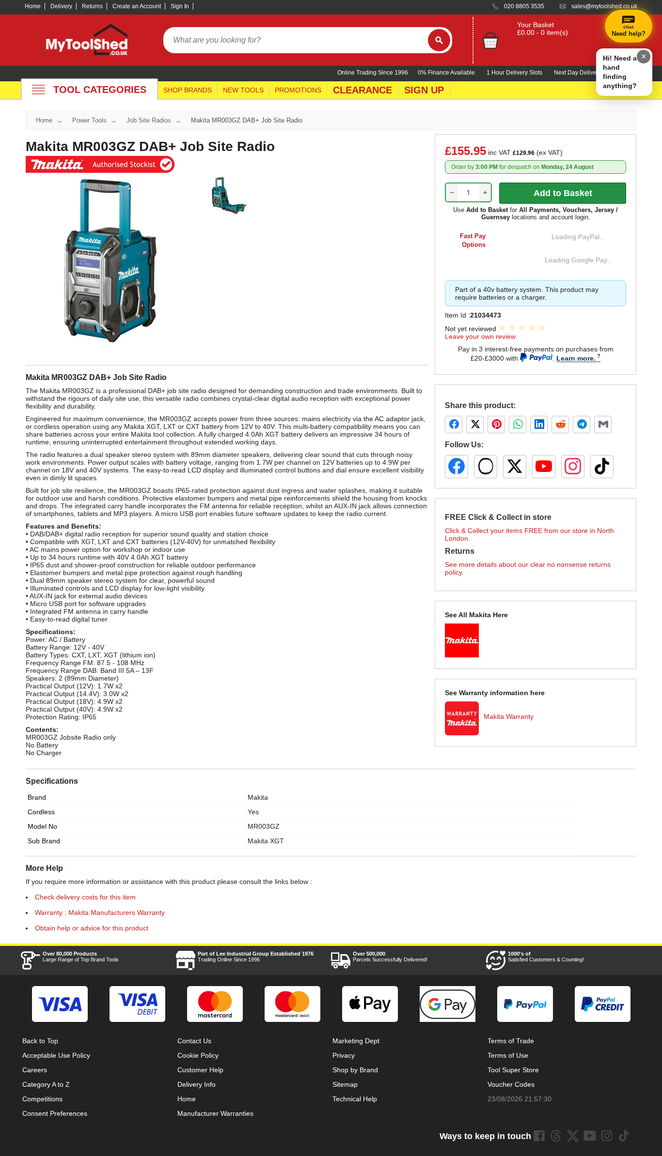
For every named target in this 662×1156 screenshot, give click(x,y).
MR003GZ (264, 826)
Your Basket (535, 25)
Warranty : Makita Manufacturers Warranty (100, 912)
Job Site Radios (148, 120)
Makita (258, 797)
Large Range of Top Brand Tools (81, 956)
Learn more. (576, 358)
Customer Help (200, 1070)
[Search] (439, 40)
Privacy (343, 1055)
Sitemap (345, 1084)
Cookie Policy (198, 1055)
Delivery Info (196, 1084)
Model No (42, 826)
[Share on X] (475, 424)
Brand (37, 797)
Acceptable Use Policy (56, 1055)
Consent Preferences (54, 1113)
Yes (253, 812)
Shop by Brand (355, 1070)
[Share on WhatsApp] (517, 424)
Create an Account (136, 6)
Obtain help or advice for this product (91, 928)
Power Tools (89, 120)
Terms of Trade (511, 1041)
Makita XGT (266, 841)
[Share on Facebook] (453, 424)
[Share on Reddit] (560, 424)
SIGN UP (424, 90)
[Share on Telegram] (581, 424)
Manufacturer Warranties (215, 1113)
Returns (92, 6)
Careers (34, 1070)
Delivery (61, 6)
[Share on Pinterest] (496, 424)
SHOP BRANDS (187, 90)
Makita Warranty (509, 716)
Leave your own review (480, 336)
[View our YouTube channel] (543, 466)
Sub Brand (44, 841)
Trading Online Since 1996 (256, 956)
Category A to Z (46, 1084)
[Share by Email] (603, 424)
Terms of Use (508, 1055)
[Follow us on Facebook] (456, 466)
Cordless (41, 812)
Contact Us (194, 1041)
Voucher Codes (511, 1084)
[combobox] (295, 40)
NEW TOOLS (243, 90)
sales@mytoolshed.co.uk (604, 6)
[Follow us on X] (514, 466)
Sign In (180, 6)
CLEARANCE (362, 90)
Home (33, 6)
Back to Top (40, 1041)
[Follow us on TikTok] (602, 466)
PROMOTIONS (298, 90)
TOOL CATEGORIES (99, 89)
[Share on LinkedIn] (539, 424)
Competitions (42, 1099)
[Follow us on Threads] (485, 466)
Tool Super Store (513, 1070)
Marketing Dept (355, 1041)
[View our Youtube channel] (590, 1135)
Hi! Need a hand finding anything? (620, 72)
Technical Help (354, 1099)
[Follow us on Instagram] (572, 466)
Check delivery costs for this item (85, 897)
